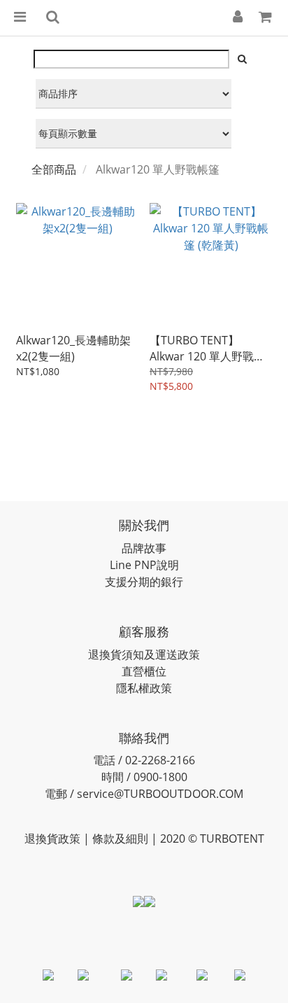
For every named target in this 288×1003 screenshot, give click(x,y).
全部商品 (53, 169)
